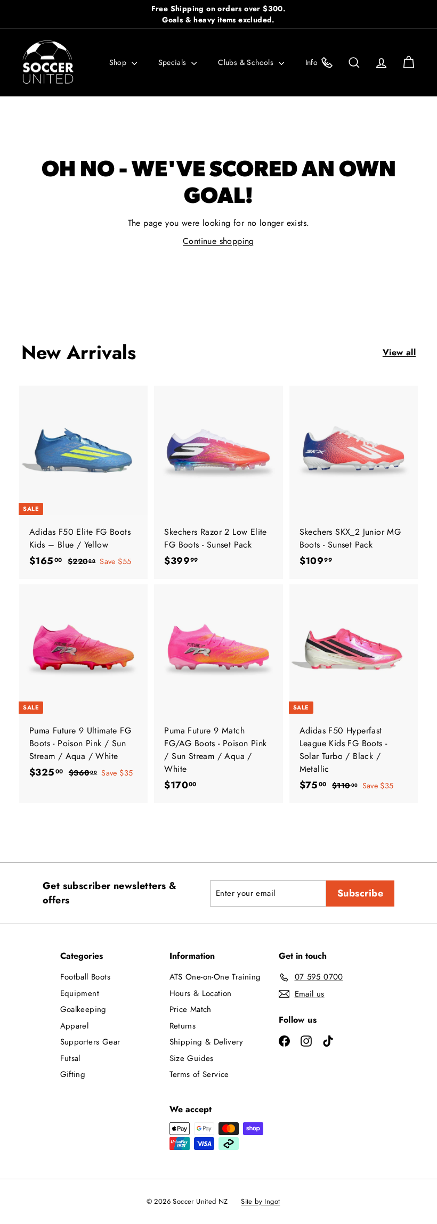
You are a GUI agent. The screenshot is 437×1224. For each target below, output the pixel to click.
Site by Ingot (260, 1201)
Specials (173, 62)
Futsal (70, 1058)
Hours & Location (200, 993)
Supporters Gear (90, 1042)
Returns (182, 1026)
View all (399, 352)
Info (312, 62)
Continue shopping (218, 241)
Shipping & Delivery (206, 1042)
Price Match (190, 1009)
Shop (119, 62)
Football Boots (85, 977)
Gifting (73, 1074)
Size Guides (191, 1058)
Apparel (74, 1026)
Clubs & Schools (247, 62)
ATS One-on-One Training (215, 977)
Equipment (80, 993)
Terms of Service (199, 1074)
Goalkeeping (83, 1009)
